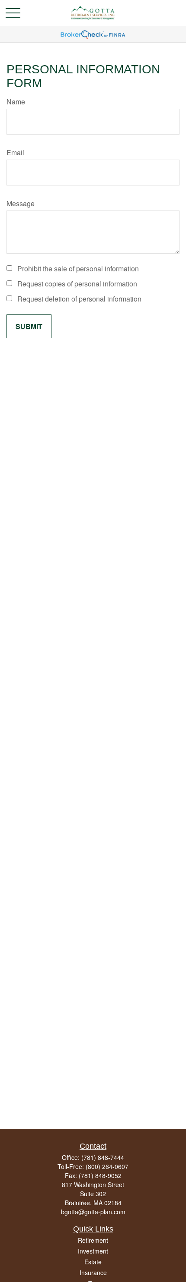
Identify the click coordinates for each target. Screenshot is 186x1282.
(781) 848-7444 (102, 1157)
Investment (93, 1251)
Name (15, 102)
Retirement (93, 1240)
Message (20, 203)
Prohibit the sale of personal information (78, 268)
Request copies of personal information (77, 284)
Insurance (93, 1272)
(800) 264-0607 (107, 1166)
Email (15, 152)
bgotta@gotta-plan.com (93, 1211)
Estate (93, 1261)
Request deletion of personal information (79, 299)
